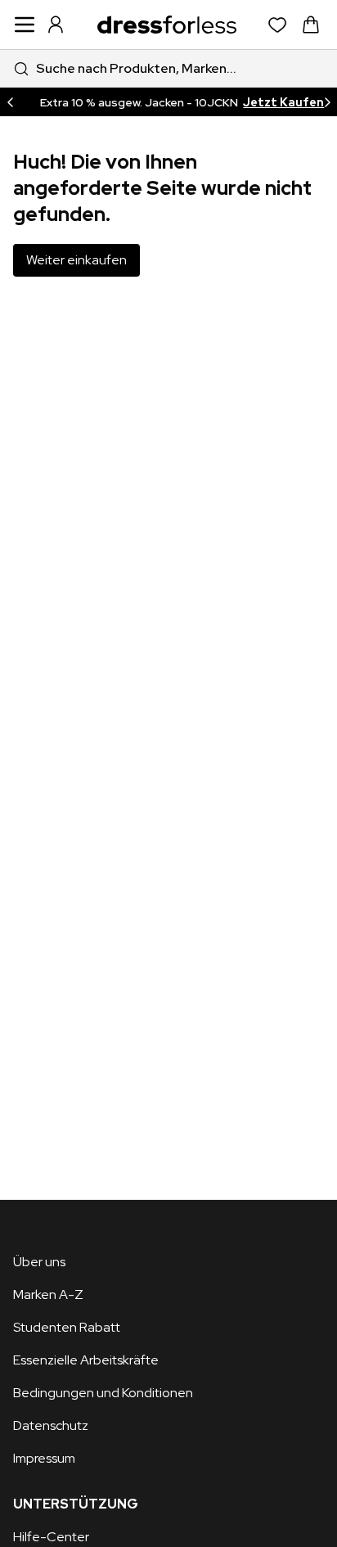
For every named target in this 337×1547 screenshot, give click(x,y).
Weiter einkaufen (76, 259)
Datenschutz (50, 1425)
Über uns (39, 1261)
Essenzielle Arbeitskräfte (86, 1360)
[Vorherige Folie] (10, 102)
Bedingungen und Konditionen (103, 1392)
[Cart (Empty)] (310, 24)
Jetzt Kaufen (280, 102)
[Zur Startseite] (166, 24)
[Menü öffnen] (24, 24)
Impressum (44, 1458)
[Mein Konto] (55, 24)
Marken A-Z (48, 1294)
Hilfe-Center (51, 1536)
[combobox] (168, 68)
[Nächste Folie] (327, 102)
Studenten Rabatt (66, 1327)
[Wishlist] (277, 25)
